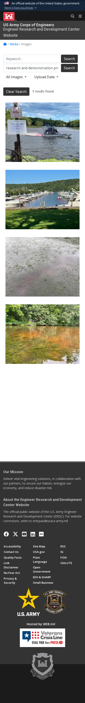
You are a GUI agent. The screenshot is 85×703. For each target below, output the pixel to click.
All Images (15, 77)
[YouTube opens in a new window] (24, 534)
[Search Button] (71, 16)
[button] (20, 8)
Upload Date (45, 77)
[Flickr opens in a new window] (41, 534)
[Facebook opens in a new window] (6, 534)
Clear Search (16, 91)
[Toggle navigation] (78, 16)
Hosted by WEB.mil (41, 624)
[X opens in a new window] (15, 534)
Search (69, 58)
